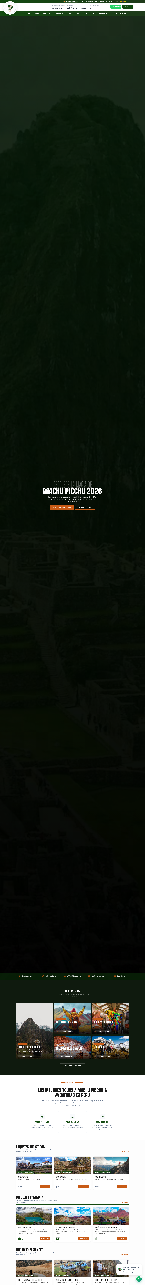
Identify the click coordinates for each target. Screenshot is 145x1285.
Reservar (129, 6)
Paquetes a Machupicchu (56, 13)
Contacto (96, 1)
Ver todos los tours (73, 1065)
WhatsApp (117, 6)
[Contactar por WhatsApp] (139, 1279)
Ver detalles (45, 1186)
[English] (123, 1)
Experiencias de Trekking (120, 13)
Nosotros (36, 13)
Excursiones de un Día (72, 13)
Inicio (28, 13)
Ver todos (124, 1151)
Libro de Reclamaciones (106, 1)
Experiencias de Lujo (88, 13)
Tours (44, 13)
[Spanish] (121, 1)
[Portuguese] (125, 1)
